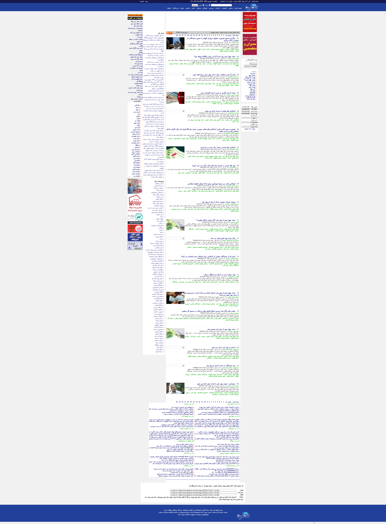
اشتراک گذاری (158, 327)
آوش (237, 222)
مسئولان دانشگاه (158, 274)
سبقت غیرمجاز (158, 188)
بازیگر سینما (159, 323)
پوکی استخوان (158, 205)
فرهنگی (205, 8)
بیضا (161, 216)
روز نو (237, 167)
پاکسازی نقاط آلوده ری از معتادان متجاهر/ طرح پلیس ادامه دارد (220, 412)
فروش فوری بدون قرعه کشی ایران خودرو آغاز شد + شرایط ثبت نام (173, 463)
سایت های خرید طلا (137, 21)
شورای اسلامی (228, 103)
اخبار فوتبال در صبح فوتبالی (186, 441)
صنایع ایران (159, 349)
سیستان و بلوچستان (157, 192)
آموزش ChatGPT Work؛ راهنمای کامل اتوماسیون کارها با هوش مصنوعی (171, 456)
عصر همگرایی (234, 204)
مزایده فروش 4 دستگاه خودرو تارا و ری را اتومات (224, 474)
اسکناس (236, 120)
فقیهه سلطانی (158, 325)
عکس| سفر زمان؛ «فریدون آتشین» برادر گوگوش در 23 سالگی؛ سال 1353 (171, 421)
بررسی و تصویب (176, 209)
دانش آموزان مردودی (156, 243)
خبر (249, 1)
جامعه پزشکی (158, 340)
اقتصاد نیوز (136, 176)
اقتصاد (214, 103)
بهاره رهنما (160, 190)
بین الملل (175, 8)
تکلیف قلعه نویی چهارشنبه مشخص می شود (180, 449)
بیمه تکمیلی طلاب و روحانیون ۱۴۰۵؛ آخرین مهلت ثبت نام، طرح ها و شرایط (171, 439)
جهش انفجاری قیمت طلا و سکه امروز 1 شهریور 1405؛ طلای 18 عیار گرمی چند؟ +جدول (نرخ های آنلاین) (153, 117)
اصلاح (189, 191)
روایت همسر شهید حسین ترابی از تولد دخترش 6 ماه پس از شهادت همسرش (153, 155)
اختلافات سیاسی (158, 283)
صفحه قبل (235, 35)
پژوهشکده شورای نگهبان (227, 51)
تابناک (237, 149)
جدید (222, 120)
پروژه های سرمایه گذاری (155, 254)
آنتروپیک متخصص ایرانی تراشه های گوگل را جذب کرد (177, 460)
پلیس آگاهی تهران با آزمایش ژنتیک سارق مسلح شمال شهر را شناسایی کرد (216, 426)
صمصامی (215, 394)
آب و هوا (244, 1)
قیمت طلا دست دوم (137, 24)
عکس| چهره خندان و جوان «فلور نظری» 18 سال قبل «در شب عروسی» (171, 426)
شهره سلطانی (158, 345)
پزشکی (199, 8)
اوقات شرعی (237, 1)
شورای (227, 49)
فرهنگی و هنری (158, 316)
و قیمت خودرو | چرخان (227, 453)
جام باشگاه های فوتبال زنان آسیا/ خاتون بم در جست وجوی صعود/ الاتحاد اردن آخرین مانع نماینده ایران (163, 447)
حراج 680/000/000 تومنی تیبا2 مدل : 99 (227, 470)
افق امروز (136, 158)
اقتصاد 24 (137, 165)
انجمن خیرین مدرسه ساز (155, 208)
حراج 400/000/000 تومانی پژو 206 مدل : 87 (225, 472)
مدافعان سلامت (158, 309)
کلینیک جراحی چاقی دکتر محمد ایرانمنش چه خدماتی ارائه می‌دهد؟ (173, 469)
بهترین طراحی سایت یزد (135, 74)
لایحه (229, 158)
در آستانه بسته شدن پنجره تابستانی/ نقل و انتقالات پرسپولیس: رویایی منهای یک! (153, 75)
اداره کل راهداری (158, 265)
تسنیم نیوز (231, 404)
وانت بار (140, 72)
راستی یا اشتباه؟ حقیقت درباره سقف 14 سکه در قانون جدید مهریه (219, 407)
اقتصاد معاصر (136, 174)
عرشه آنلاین (235, 186)
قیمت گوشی (139, 35)
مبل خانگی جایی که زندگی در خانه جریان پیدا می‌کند (177, 470)
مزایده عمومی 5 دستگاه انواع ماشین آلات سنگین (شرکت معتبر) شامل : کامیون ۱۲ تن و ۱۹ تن (211, 476)
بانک (233, 121)
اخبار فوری (136, 140)
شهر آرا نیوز (235, 95)
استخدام (222, 1)
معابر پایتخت (159, 320)
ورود (146, 1)
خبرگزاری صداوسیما (233, 240)
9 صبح (138, 110)
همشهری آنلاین (234, 133)
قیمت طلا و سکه (158, 194)
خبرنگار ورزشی (158, 307)
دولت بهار (236, 331)
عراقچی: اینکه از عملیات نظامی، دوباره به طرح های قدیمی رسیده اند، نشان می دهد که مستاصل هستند (162, 409)
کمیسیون (224, 318)
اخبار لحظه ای (135, 143)
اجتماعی (217, 8)
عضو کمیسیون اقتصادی (216, 263)
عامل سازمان (159, 338)
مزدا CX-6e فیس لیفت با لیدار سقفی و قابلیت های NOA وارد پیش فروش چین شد (214, 463)
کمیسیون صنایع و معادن (181, 318)
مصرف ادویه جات (157, 210)
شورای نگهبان (235, 49)
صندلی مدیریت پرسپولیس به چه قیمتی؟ (181, 410)
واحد (237, 121)
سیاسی (230, 8)
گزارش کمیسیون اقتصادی (197, 318)
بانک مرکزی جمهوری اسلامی (206, 138)
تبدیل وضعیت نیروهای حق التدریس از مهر (226, 435)
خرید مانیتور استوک (137, 77)
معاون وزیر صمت (157, 296)
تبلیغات (186, 465)
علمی (193, 8)
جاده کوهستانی (158, 298)
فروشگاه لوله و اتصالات (136, 54)
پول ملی (209, 63)
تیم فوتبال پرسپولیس (156, 258)
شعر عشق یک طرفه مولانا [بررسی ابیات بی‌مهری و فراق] (176, 476)
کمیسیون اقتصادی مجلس (213, 101)
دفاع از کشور (159, 331)
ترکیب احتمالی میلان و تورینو (184, 444)
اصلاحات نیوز (136, 151)
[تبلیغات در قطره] (135, 19)
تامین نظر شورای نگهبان (215, 356)
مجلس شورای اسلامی (217, 49)
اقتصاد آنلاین (136, 169)
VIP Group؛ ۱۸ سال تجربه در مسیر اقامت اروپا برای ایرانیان (175, 474)
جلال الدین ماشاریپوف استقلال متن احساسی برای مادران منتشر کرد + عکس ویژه (214, 421)
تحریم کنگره (159, 247)
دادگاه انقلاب (159, 300)
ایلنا (238, 42)
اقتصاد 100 (136, 163)
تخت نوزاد (140, 41)
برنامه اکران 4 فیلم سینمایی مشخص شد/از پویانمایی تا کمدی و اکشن (218, 414)
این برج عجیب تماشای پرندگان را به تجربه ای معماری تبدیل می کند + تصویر (170, 462)
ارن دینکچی (159, 214)
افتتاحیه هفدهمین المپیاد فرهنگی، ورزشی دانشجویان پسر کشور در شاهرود (153, 166)
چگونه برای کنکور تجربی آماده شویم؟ (182, 472)
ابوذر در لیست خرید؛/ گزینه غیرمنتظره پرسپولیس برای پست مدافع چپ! (154, 64)
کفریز (161, 230)
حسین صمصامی (223, 394)
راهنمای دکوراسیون (157, 212)
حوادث (182, 8)
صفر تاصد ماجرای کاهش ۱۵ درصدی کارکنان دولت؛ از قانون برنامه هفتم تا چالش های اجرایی (166, 437)
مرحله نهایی (159, 351)
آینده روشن (136, 129)
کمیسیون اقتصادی (216, 249)
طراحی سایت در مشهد (136, 39)
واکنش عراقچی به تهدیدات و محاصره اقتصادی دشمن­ (177, 412)
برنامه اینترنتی (158, 276)
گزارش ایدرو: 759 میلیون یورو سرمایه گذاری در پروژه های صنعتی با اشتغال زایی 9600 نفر (153, 82)
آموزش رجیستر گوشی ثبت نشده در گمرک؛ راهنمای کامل (176, 458)
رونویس (236, 313)
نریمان (161, 223)
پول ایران (198, 63)
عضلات (161, 228)
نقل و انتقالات (159, 183)
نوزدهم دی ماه (158, 314)
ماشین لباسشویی (157, 287)
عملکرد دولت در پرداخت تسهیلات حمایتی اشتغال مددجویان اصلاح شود (218, 409)
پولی (231, 85)
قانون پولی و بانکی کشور (187, 63)
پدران (161, 239)
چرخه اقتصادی (223, 305)
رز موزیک (140, 96)
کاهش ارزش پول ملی (222, 85)
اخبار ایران (136, 138)
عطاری (141, 52)
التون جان (160, 221)
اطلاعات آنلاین (135, 154)
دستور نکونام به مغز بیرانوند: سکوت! (228, 451)
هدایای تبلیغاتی (138, 83)
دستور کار (170, 318)
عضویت (142, 1)
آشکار (138, 116)
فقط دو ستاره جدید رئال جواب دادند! (228, 444)
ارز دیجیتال (159, 197)
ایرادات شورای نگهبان (219, 158)
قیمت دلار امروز (138, 66)
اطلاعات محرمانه (158, 270)
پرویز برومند (159, 241)
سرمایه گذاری (158, 186)
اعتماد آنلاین (136, 156)
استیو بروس (159, 236)
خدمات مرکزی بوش (137, 99)
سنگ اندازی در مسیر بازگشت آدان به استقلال (179, 451)
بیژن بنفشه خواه (158, 281)
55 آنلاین (137, 105)
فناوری (188, 8)
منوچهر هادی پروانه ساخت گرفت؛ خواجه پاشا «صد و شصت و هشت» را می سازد (214, 433)
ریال (213, 83)
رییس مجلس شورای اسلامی (221, 358)
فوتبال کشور (159, 334)
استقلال (137, 145)
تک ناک (186, 453)
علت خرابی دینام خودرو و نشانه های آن (227, 462)
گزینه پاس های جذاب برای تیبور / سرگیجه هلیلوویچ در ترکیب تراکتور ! (218, 432)
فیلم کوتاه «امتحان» (157, 225)
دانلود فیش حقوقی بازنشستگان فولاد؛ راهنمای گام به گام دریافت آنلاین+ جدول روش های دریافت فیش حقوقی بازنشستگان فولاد (155, 432)
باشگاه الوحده (159, 305)
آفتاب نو (236, 276)
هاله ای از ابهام (158, 272)
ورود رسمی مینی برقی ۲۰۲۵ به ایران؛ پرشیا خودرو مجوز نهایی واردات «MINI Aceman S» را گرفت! (209, 456)
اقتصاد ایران (136, 171)
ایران (203, 63)
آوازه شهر (137, 123)
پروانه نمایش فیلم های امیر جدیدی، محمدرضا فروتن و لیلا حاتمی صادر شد (217, 446)
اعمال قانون (159, 199)
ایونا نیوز (236, 113)
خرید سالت (139, 85)
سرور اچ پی (139, 61)
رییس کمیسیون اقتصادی (216, 247)
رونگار (232, 441)
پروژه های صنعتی (157, 201)
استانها (169, 8)
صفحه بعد (228, 35)
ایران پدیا (140, 37)
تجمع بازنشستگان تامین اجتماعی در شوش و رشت (178, 414)
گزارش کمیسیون (234, 318)
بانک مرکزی (205, 49)
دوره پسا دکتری (158, 234)
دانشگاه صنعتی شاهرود (156, 256)
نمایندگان (175, 282)
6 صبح (138, 107)
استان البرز (159, 347)
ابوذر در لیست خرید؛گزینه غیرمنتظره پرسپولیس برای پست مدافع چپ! (154, 58)
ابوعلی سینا (159, 342)
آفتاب (138, 118)
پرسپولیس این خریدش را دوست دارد (182, 407)
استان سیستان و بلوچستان (155, 252)
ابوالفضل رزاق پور (157, 261)
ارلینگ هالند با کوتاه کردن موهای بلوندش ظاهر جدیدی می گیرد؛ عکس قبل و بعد (215, 423)
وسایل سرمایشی (157, 303)
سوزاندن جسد (158, 336)
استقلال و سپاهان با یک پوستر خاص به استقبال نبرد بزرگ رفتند (174, 446)
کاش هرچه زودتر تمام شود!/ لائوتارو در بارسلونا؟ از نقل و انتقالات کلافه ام (217, 439)
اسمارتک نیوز (136, 149)
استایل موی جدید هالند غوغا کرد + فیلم (227, 437)
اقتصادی (224, 8)
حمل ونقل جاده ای (157, 278)
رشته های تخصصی (157, 294)
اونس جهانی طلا (158, 203)
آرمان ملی (136, 112)
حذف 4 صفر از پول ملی (201, 209)
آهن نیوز (137, 127)
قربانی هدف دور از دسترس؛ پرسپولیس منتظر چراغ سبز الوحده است (153, 111)
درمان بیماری (159, 318)
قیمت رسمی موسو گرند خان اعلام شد (227, 460)
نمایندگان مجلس (234, 265)
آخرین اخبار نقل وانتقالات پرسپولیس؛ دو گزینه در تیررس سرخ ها (153, 93)
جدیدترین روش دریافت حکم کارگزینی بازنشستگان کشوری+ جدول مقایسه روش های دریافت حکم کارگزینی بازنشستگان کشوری (155, 433)
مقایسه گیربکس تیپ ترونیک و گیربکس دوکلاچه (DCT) (222, 458)
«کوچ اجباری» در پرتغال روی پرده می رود (226, 447)
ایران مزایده (230, 465)
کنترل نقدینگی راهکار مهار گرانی (183, 423)
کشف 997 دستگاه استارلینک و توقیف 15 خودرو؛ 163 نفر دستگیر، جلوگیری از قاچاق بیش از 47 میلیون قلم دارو (206, 419)
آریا (139, 114)
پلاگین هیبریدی (158, 292)
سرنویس (236, 76)
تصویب (180, 191)
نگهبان (199, 49)
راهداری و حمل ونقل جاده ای (154, 250)
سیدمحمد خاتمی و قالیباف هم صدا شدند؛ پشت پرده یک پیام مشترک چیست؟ (153, 100)
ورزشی (211, 8)
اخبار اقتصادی (136, 136)
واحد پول (225, 249)
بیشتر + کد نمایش (250, 129)
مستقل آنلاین (235, 258)
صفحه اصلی (255, 1)
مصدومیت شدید (158, 329)
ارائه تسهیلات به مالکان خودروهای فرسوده (226, 410)
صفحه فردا (235, 297)
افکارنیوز (137, 160)
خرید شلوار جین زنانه (136, 32)
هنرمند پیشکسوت (157, 289)
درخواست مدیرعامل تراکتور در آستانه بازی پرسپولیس (177, 424)
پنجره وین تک (139, 63)
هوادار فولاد (159, 219)
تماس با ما (229, 1)
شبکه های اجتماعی (157, 267)
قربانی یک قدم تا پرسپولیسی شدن (152, 53)
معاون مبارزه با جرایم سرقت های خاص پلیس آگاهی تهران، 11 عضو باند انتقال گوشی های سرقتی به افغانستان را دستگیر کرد (202, 424)
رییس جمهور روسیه (157, 263)
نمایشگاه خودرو (158, 285)
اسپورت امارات (158, 312)
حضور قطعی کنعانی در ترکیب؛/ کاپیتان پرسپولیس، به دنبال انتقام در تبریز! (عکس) (214, 449)
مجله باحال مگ (138, 26)
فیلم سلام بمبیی (158, 245)
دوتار (161, 232)
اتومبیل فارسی (135, 132)
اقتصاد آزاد (236, 58)
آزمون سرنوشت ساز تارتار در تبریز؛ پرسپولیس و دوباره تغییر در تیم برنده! (171, 419)
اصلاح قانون (176, 138)
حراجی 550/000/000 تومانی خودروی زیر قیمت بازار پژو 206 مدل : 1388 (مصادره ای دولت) (211, 469)
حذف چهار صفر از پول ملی (231, 63)
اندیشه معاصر (184, 428)
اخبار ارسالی (136, 134)
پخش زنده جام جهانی (136, 57)
